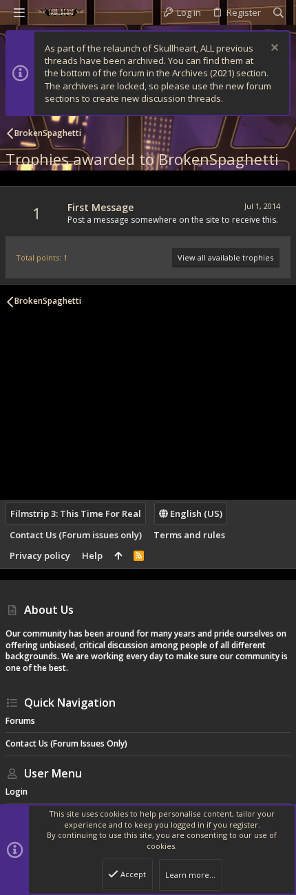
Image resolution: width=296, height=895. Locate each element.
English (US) (195, 513)
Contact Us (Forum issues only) (76, 535)
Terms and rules (189, 535)
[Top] (118, 555)
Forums (20, 721)
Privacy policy (40, 555)
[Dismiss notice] (273, 49)
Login (17, 791)
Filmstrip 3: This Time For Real (75, 513)
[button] (19, 12)
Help (92, 555)
